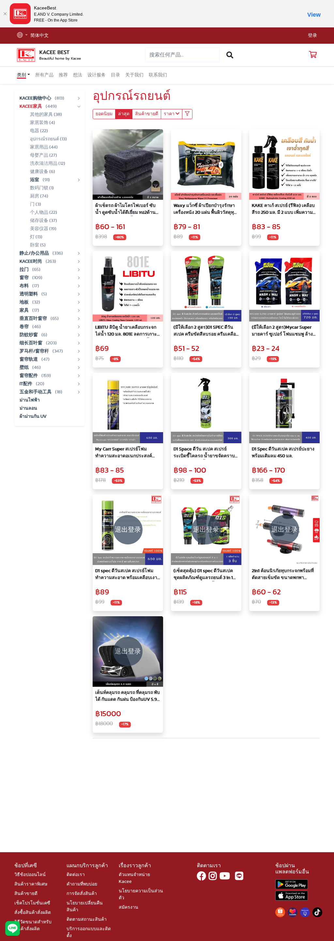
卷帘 (25, 326)
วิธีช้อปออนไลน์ (30, 874)
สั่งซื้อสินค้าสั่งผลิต (32, 912)
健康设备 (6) (42, 171)
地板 (25, 302)
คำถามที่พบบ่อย (82, 884)
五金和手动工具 (36, 392)
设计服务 (96, 75)
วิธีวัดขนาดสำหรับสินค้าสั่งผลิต (33, 925)
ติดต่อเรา (76, 874)
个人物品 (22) (43, 212)
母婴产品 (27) (43, 155)
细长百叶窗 (31, 343)
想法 (77, 75)
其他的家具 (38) (46, 114)
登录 (312, 35)
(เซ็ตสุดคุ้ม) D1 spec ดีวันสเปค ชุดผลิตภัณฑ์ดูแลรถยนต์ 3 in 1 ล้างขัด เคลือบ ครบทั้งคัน (203, 575)
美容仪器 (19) (43, 229)
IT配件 (26, 384)
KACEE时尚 (31, 261)
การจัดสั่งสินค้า (82, 893)
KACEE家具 (31, 106)
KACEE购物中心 (36, 98)
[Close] (5, 14)
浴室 (35, 180)
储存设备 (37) (43, 220)
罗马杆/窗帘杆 (35, 351)
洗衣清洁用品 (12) (47, 163)
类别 (21, 75)
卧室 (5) (38, 245)
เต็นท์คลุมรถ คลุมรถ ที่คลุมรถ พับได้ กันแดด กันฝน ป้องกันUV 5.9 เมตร (127, 696)
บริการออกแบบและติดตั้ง (89, 932)
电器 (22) (39, 131)
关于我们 (134, 75)
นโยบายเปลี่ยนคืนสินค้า (85, 906)
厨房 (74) (39, 196)
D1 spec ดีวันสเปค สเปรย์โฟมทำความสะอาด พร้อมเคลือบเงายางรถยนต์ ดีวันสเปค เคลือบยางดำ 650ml (127, 575)
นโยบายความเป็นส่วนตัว (141, 894)
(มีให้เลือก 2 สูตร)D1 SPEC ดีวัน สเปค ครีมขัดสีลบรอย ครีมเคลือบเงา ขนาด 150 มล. (206, 331)
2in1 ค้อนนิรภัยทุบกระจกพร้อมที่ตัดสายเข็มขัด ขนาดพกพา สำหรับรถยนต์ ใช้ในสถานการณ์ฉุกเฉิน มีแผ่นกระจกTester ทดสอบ (283, 575)
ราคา (169, 114)
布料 (25, 286)
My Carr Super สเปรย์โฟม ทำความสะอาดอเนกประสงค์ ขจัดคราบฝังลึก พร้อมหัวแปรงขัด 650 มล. (127, 453)
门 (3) (35, 204)
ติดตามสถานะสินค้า (87, 919)
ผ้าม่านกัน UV (33, 416)
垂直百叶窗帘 (34, 318)
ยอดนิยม (104, 114)
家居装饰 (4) (42, 122)
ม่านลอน (28, 408)
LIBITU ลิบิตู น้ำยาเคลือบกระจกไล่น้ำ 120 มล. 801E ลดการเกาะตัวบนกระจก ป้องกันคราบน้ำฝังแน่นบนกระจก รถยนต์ (126, 331)
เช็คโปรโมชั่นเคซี (32, 903)
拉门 (25, 269)
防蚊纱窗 (29, 335)
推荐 (63, 75)
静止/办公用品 (35, 253)
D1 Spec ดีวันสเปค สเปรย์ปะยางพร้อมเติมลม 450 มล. (283, 452)
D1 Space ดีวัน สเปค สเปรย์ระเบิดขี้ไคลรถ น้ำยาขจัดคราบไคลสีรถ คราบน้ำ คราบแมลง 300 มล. (204, 453)
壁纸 (25, 367)
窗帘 (25, 277)
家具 (25, 310)
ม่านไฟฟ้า (30, 400)
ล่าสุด (123, 114)
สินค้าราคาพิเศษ (30, 884)
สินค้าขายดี (146, 114)
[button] (22, 36)
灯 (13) (36, 237)
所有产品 (44, 75)
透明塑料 (29, 294)
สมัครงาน (128, 907)
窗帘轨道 (29, 359)
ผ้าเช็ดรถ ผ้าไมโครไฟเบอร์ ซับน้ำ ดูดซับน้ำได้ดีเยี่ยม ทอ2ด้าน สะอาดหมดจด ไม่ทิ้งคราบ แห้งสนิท (125, 209)
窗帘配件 (29, 375)
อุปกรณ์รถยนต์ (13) (48, 139)
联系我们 (158, 75)
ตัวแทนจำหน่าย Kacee (134, 878)
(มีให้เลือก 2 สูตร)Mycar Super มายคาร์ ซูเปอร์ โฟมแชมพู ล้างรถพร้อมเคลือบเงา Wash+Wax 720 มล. (282, 331)
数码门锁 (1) (42, 188)
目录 (115, 75)
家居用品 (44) (44, 147)
